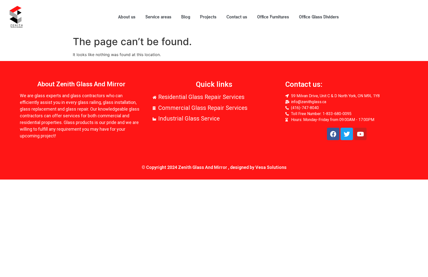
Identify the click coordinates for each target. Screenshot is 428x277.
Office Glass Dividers (319, 16)
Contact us (236, 16)
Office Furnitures (273, 16)
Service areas (158, 16)
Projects (208, 16)
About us (126, 16)
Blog (185, 16)
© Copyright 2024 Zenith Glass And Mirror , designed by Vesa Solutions (214, 167)
